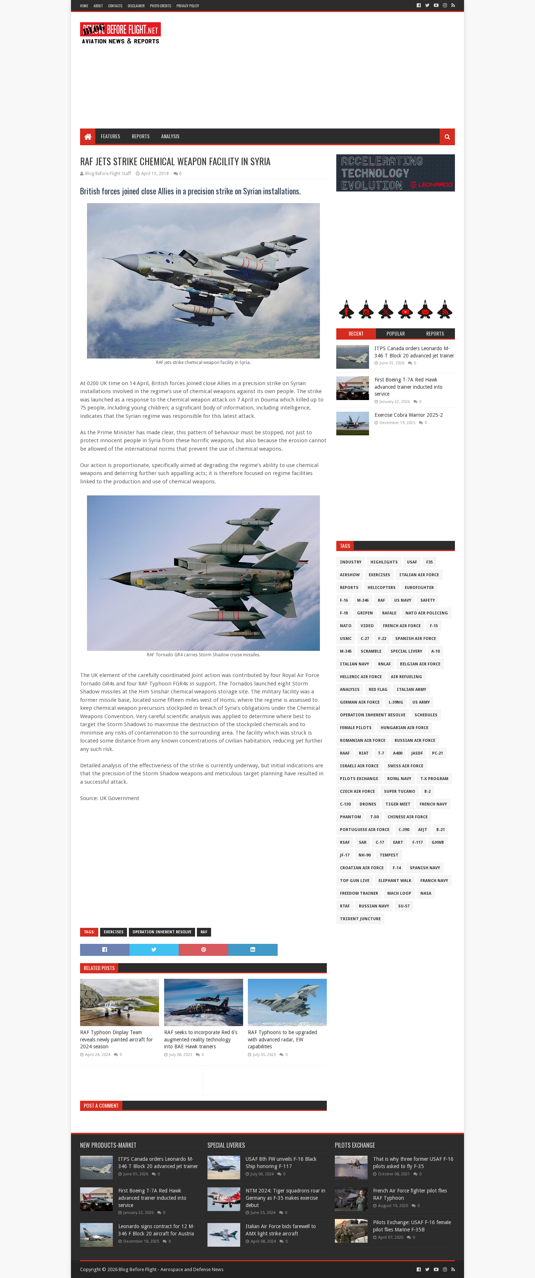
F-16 (344, 600)
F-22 (382, 638)
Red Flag (378, 689)
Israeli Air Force (359, 766)
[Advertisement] (322, 70)
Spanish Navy (425, 868)
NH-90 (364, 855)
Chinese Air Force (408, 817)
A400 (397, 753)
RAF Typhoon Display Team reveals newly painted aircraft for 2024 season (116, 1039)
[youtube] (436, 5)
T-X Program (434, 778)
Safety (427, 600)
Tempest (389, 855)
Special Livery (406, 651)
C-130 (345, 804)
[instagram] (444, 5)
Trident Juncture (360, 919)
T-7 (381, 753)
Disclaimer (136, 5)
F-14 (397, 868)
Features (110, 136)
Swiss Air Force (405, 766)
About (98, 5)
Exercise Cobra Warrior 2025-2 (408, 415)
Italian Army (411, 689)
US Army (421, 702)
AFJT (422, 829)
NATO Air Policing (426, 613)
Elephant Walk (395, 880)
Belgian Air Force (420, 664)
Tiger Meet (398, 804)
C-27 (365, 638)
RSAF (345, 842)
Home (84, 5)
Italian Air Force (419, 575)
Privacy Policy (188, 5)
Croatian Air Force (362, 868)
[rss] (452, 5)
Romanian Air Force (362, 740)
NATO (346, 626)
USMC (346, 638)
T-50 (374, 817)
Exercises (113, 932)
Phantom (350, 817)
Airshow (350, 575)
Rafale (389, 613)
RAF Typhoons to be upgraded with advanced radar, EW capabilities (282, 1039)
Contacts (115, 5)
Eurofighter (419, 587)
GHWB (438, 842)
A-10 (435, 651)
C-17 (380, 842)
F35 (429, 562)
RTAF (345, 906)
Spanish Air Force (415, 638)
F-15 (434, 626)
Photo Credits (160, 5)
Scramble (371, 651)
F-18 (344, 613)
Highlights (384, 562)
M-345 (346, 651)
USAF (412, 562)
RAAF (345, 753)
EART (398, 842)
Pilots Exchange (359, 778)
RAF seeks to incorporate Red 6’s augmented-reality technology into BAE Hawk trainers (200, 1039)
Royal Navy (399, 778)
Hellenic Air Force (361, 676)
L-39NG (396, 702)
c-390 (404, 829)
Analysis (170, 136)
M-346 (363, 600)
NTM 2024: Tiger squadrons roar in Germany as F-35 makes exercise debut (285, 1198)
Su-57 (403, 906)
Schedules (426, 715)
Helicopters (382, 587)
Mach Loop (399, 893)
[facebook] (418, 5)
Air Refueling (406, 676)
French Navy (433, 804)
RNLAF (384, 664)
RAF (204, 932)
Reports (141, 136)
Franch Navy (434, 880)
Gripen (365, 613)
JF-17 (344, 855)
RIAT (364, 753)
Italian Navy (354, 664)
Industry (350, 562)
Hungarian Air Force (404, 727)
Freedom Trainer (359, 893)
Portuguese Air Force (364, 829)
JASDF (417, 753)
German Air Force (360, 702)
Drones (368, 804)
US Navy (402, 600)
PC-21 (437, 753)
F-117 (417, 842)
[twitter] (427, 5)
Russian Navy (374, 906)
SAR (362, 842)
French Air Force (402, 626)
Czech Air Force (357, 791)
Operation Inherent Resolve (161, 932)
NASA (425, 893)
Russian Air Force (415, 740)
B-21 (440, 829)
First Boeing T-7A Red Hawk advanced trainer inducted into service (408, 387)
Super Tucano (399, 791)
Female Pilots (356, 727)
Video (367, 626)
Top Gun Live (354, 880)
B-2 (427, 791)
